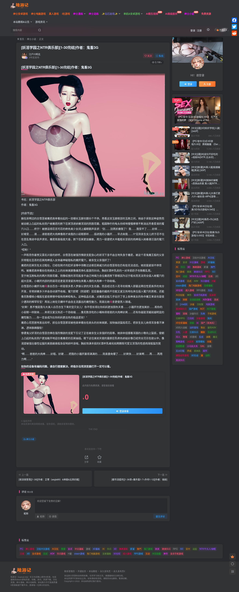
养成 (189, 350)
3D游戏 (193, 336)
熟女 (203, 327)
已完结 (190, 318)
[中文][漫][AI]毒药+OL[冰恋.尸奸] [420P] (205, 220)
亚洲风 (197, 350)
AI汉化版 (180, 294)
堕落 (185, 336)
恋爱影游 (180, 346)
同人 (178, 336)
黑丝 (216, 299)
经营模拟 (200, 341)
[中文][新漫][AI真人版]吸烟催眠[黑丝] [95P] (205, 168)
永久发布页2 (119, 571)
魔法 (215, 336)
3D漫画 (211, 262)
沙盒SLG (194, 313)
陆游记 (90, 581)
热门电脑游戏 (195, 285)
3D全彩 (179, 290)
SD (213, 271)
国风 (209, 318)
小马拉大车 (192, 346)
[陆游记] (19, 5)
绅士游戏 (186, 257)
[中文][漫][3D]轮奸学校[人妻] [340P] (205, 129)
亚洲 (178, 299)
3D (188, 266)
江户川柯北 (34, 54)
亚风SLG (180, 360)
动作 (208, 355)
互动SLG (212, 332)
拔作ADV (212, 327)
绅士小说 (31, 39)
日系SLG (194, 332)
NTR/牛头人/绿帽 (198, 276)
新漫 (206, 266)
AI (177, 266)
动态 (185, 276)
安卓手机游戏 (200, 294)
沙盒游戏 (200, 318)
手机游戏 (212, 313)
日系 (210, 276)
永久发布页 (105, 571)
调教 (208, 336)
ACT (202, 308)
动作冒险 (194, 327)
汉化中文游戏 (199, 257)
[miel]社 (183, 304)
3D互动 (194, 355)
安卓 (185, 262)
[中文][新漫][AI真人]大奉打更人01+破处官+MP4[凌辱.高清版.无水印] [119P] (205, 196)
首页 (21, 39)
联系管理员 (69, 571)
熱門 (213, 266)
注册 (199, 30)
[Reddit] (234, 33)
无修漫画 (208, 285)
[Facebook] (234, 20)
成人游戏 (190, 290)
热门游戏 (180, 271)
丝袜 (192, 322)
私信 (161, 55)
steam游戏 (181, 285)
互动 (210, 290)
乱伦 (201, 336)
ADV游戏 (207, 299)
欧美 (189, 271)
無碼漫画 (197, 266)
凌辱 (209, 346)
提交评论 (160, 516)
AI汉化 (211, 257)
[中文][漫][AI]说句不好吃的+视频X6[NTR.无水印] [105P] (204, 157)
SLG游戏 (205, 280)
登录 (192, 30)
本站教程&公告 (21, 21)
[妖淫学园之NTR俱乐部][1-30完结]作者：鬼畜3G (59, 47)
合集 (209, 341)
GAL (202, 346)
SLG (183, 266)
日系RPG (180, 318)
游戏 (203, 262)
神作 (189, 294)
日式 (189, 280)
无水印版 (180, 350)
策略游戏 (180, 341)
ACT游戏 (211, 308)
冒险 (178, 313)
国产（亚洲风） (208, 322)
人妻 (185, 332)
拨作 (205, 350)
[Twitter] (234, 26)
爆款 (203, 332)
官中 (178, 276)
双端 (185, 313)
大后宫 (190, 341)
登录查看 (124, 411)
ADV (196, 280)
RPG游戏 (201, 290)
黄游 (178, 262)
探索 (185, 299)
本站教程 (93, 571)
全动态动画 (195, 299)
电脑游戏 (210, 304)
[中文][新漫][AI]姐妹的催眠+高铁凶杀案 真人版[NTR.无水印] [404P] (205, 183)
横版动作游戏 (182, 355)
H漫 (213, 280)
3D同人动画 (181, 327)
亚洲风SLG (181, 308)
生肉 (203, 313)
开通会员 (223, 29)
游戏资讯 (40, 21)
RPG (207, 271)
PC (177, 257)
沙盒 (192, 304)
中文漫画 (194, 262)
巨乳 (178, 332)
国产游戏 (193, 308)
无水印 (212, 294)
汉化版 (200, 304)
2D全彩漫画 (181, 322)
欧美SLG (198, 271)
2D (216, 276)
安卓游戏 (180, 280)
